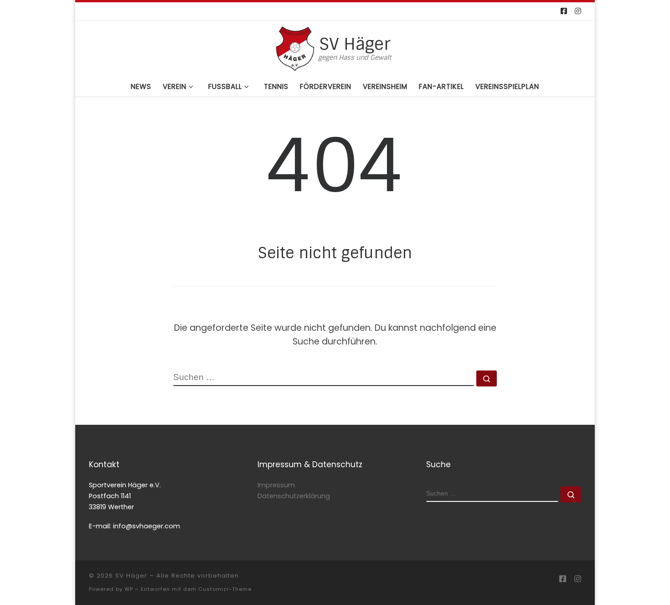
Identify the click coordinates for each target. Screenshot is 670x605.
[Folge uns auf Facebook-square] (564, 11)
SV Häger (131, 575)
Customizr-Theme (225, 589)
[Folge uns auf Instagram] (578, 11)
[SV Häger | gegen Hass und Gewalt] (294, 47)
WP (128, 589)
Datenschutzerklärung (294, 496)
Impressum (276, 485)
